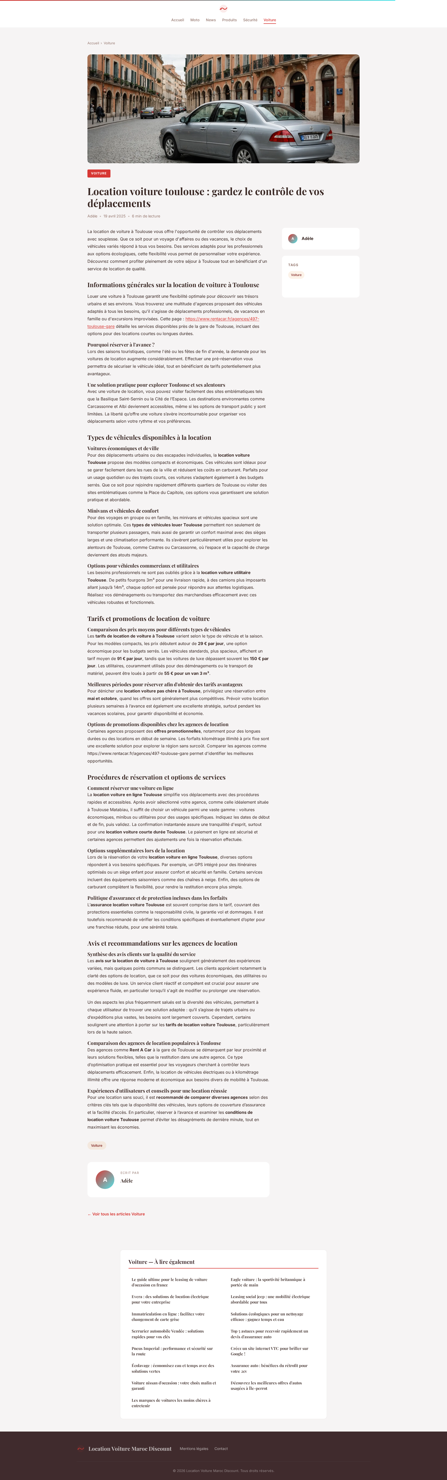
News (211, 20)
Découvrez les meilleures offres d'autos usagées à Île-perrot (266, 1385)
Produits (229, 20)
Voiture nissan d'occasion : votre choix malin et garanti (174, 1385)
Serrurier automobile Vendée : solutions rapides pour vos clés (168, 1333)
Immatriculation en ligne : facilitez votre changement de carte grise (168, 1316)
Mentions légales (194, 1448)
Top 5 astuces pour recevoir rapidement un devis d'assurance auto (269, 1333)
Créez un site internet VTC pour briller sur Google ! (269, 1351)
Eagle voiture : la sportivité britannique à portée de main (268, 1282)
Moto (195, 20)
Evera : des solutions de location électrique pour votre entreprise (170, 1299)
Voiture (270, 20)
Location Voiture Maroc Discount (130, 1448)
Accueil (177, 20)
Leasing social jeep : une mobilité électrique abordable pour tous (270, 1299)
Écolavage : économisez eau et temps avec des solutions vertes (173, 1368)
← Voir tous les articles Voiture (116, 1214)
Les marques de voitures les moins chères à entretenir (171, 1403)
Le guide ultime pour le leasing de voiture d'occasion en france (169, 1282)
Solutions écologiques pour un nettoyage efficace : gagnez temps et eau (267, 1316)
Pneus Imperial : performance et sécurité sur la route (172, 1351)
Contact (221, 1448)
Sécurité (250, 20)
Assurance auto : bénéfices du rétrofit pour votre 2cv (269, 1368)
